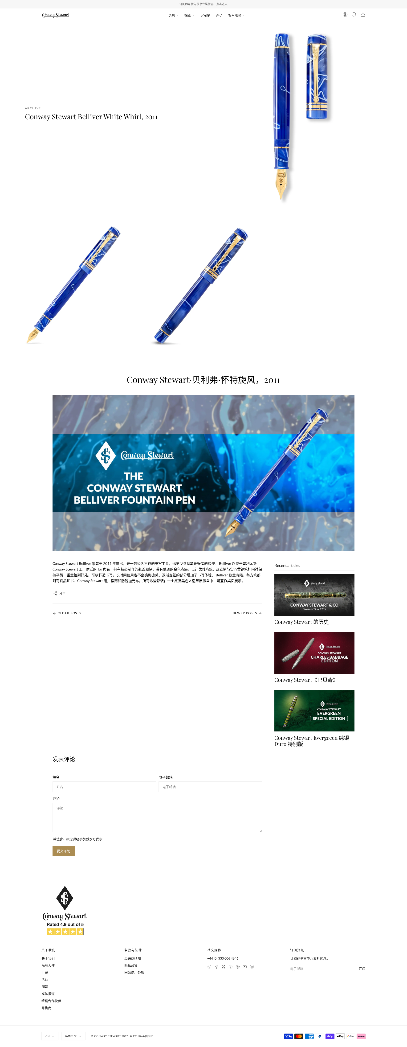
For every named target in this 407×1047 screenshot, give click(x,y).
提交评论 (63, 851)
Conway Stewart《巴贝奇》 (306, 679)
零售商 (46, 1008)
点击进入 (222, 4)
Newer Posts (244, 613)
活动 (44, 979)
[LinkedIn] (252, 967)
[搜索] (354, 15)
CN (47, 1036)
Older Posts (69, 613)
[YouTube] (245, 967)
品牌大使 (48, 965)
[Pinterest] (238, 967)
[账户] (345, 15)
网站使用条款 (134, 972)
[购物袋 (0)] (363, 15)
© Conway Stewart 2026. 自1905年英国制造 (122, 1036)
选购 (171, 15)
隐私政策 (131, 965)
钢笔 (44, 987)
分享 (62, 593)
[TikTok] (230, 967)
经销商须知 (132, 958)
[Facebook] (216, 967)
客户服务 (234, 15)
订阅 (362, 968)
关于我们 (48, 958)
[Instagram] (209, 967)
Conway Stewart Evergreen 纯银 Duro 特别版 (311, 740)
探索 (187, 15)
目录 (44, 972)
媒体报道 (48, 994)
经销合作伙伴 (51, 1001)
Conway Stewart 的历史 (301, 621)
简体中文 (71, 1036)
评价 (219, 15)
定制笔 (205, 15)
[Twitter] (223, 967)
